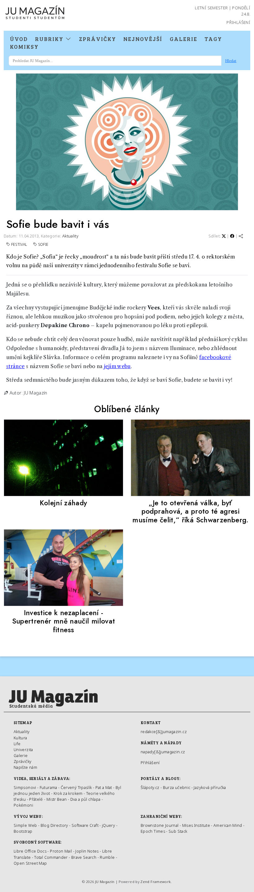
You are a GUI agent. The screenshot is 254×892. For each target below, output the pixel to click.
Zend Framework (155, 881)
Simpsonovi (25, 787)
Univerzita (23, 749)
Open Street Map (30, 863)
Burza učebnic (176, 787)
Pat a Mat (103, 787)
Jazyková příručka (210, 787)
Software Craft (85, 825)
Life (17, 743)
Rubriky (50, 39)
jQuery (108, 825)
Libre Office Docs (30, 851)
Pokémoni (23, 805)
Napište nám (25, 767)
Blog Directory (54, 825)
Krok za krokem (68, 793)
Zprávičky (97, 39)
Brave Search (84, 857)
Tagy (213, 39)
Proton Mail (61, 851)
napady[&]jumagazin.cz (163, 752)
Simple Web (25, 825)
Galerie (183, 39)
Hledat (230, 60)
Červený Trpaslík (76, 787)
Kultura (20, 738)
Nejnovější (142, 39)
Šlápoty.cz (150, 787)
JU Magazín (105, 881)
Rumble (107, 857)
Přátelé (36, 799)
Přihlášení (238, 22)
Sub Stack (178, 831)
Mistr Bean (56, 799)
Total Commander (51, 857)
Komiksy (24, 46)
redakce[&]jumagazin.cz (164, 731)
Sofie (43, 244)
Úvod (19, 39)
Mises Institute (196, 825)
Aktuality (70, 236)
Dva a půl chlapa (85, 799)
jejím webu (117, 366)
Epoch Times (153, 831)
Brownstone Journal (159, 825)
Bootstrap (23, 831)
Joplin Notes (87, 851)
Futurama (48, 787)
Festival (19, 244)
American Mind (227, 825)
